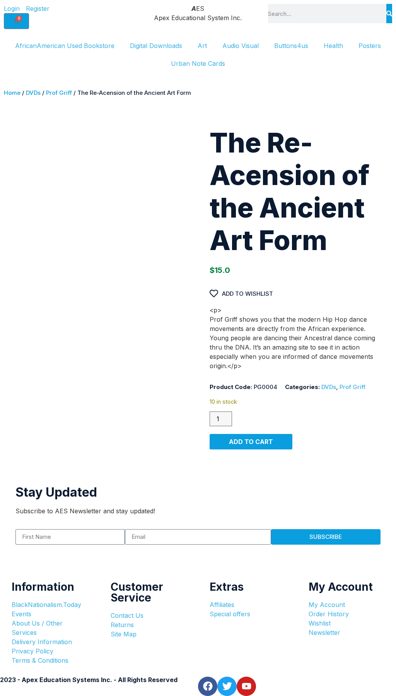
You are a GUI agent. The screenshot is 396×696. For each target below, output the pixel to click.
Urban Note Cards (198, 63)
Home (12, 92)
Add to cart (251, 442)
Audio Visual (240, 46)
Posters (369, 46)
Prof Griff (59, 92)
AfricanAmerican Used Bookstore (64, 46)
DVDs (33, 92)
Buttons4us (291, 46)
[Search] (389, 13)
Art (202, 46)
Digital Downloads (156, 46)
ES (197, 8)
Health (333, 46)
